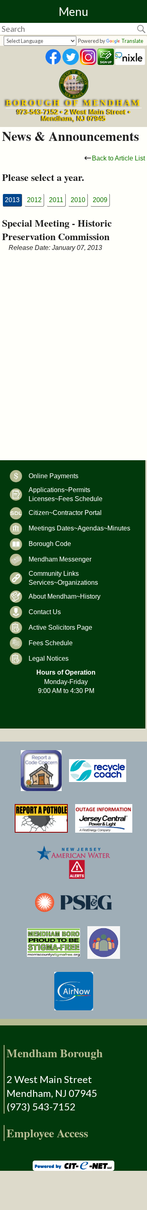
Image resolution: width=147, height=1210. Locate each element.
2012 (34, 199)
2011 (56, 199)
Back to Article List (118, 158)
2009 (100, 199)
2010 (78, 199)
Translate (132, 41)
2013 (12, 199)
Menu (73, 11)
